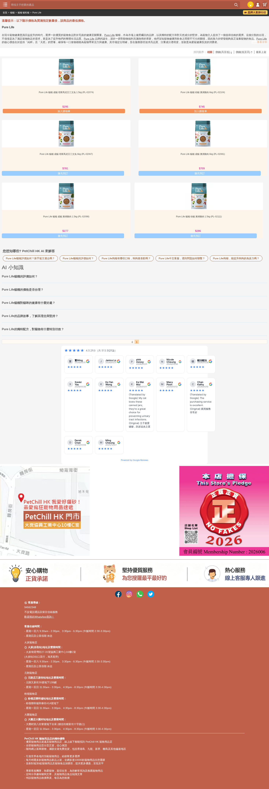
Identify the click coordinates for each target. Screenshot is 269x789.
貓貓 (12, 12)
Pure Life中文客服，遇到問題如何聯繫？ (182, 258)
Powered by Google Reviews (134, 460)
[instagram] (129, 591)
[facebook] (118, 591)
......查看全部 (260, 41)
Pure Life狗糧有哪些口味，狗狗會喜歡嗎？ (126, 258)
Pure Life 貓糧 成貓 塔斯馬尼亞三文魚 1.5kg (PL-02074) (66, 92)
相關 (209, 52)
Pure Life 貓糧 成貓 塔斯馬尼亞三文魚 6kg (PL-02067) (66, 154)
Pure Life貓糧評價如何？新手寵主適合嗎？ (30, 258)
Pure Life (36, 12)
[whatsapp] (140, 591)
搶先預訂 (63, 173)
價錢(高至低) (224, 52)
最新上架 (261, 52)
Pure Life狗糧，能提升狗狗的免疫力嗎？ (236, 258)
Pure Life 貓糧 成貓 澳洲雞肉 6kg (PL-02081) (203, 154)
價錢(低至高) (244, 52)
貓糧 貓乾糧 (23, 12)
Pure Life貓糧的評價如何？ (78, 258)
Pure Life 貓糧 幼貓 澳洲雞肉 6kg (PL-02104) (203, 92)
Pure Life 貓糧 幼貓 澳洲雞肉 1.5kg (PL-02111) (199, 216)
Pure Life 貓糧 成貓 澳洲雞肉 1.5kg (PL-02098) (66, 216)
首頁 (5, 12)
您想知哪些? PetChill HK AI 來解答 (29, 251)
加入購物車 (63, 111)
